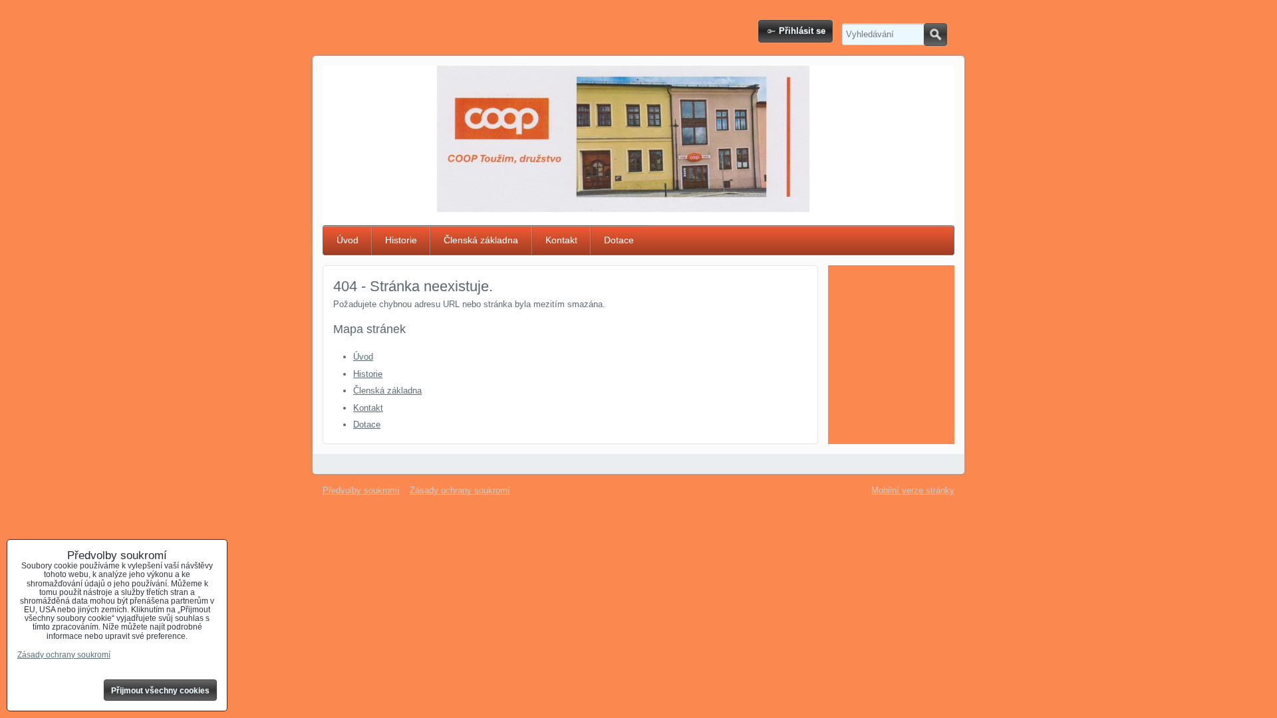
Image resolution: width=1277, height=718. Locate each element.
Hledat (935, 34)
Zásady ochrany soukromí (460, 490)
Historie (401, 240)
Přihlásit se (802, 31)
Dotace (619, 240)
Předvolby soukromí (361, 490)
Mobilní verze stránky (912, 490)
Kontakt (561, 240)
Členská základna (481, 240)
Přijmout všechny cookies (160, 690)
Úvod (347, 240)
